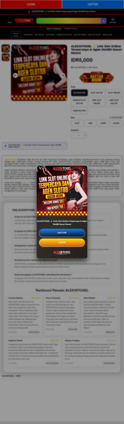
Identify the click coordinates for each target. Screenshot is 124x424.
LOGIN (62, 242)
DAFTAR (62, 233)
